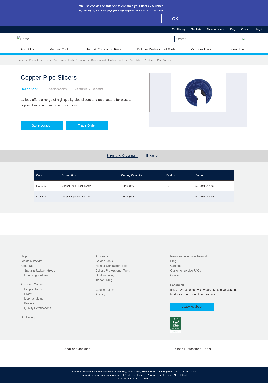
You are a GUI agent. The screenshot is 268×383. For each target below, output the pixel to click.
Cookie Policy (105, 289)
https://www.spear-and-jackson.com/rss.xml (105, 357)
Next (243, 100)
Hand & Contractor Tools (103, 49)
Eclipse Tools (33, 289)
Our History (178, 29)
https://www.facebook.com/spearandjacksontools (47, 357)
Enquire (152, 155)
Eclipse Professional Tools (156, 49)
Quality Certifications (37, 308)
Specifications (56, 89)
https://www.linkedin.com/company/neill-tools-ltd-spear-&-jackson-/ (82, 357)
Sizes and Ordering (122, 155)
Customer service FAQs (185, 270)
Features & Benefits (89, 89)
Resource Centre (32, 284)
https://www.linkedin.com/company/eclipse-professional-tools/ (209, 357)
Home (20, 60)
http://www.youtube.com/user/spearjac (93, 357)
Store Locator (41, 125)
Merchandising (33, 298)
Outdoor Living (202, 49)
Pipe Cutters (136, 60)
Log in (259, 29)
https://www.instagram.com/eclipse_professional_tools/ (197, 357)
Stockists (196, 29)
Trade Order (87, 125)
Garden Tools (60, 49)
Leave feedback (192, 306)
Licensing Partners (36, 275)
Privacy (100, 294)
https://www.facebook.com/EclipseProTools (174, 357)
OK (175, 18)
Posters (29, 303)
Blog (232, 29)
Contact (245, 29)
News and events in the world (189, 256)
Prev (156, 100)
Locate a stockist (31, 261)
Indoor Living (238, 49)
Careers (175, 265)
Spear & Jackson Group (39, 270)
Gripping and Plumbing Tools (107, 60)
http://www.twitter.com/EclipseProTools (185, 357)
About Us (27, 49)
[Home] (23, 39)
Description (30, 89)
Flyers (28, 293)
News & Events (215, 29)
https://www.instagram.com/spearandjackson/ (70, 357)
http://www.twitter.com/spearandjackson (58, 357)
